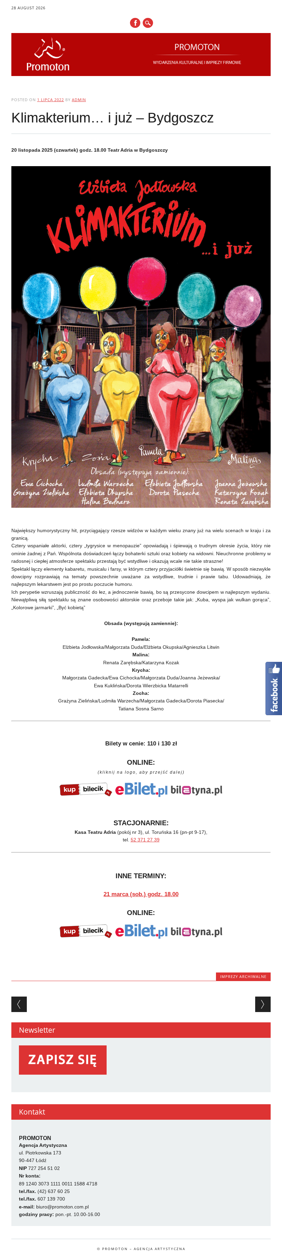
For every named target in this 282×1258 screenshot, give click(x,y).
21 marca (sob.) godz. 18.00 (141, 894)
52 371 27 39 (145, 839)
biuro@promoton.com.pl (62, 1206)
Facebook (135, 23)
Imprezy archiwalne (243, 976)
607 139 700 (51, 1199)
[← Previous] (19, 1004)
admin (79, 99)
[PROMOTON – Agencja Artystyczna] (141, 74)
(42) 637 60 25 (53, 1191)
